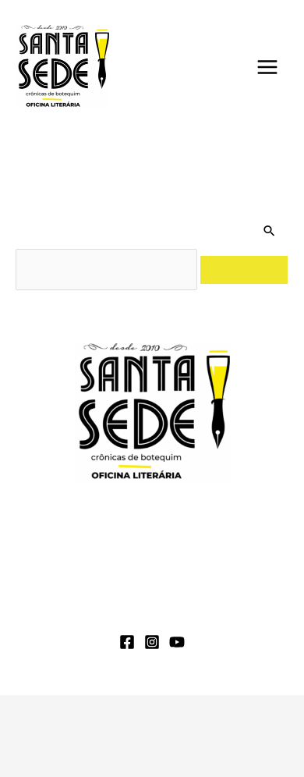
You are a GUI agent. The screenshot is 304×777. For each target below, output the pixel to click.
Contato (230, 612)
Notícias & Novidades (113, 612)
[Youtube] (177, 642)
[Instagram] (152, 642)
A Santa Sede (74, 591)
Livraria (247, 591)
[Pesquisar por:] (108, 269)
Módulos (169, 591)
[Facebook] (127, 642)
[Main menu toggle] (267, 67)
